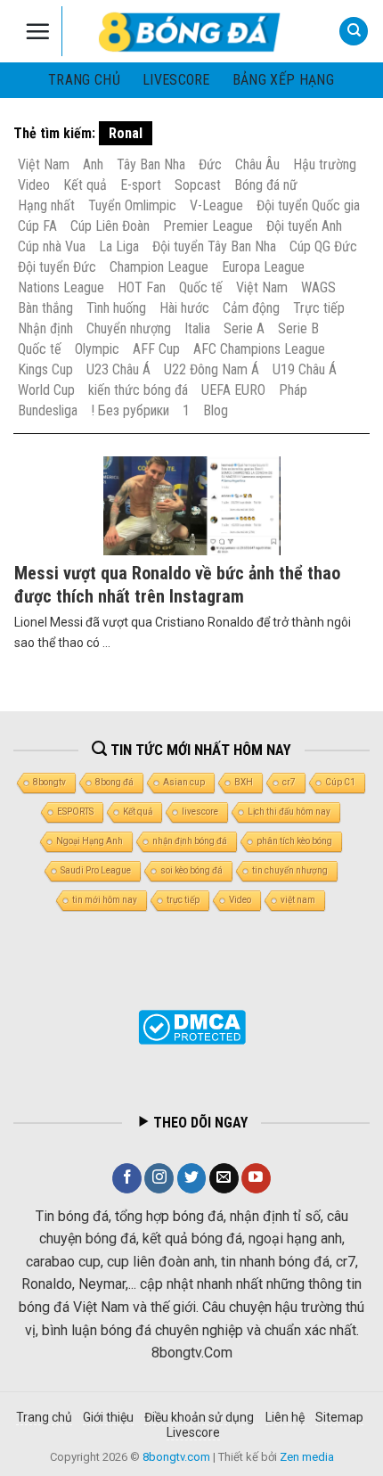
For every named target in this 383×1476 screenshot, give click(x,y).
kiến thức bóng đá (138, 390)
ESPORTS (75, 811)
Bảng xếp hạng (283, 79)
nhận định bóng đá (189, 841)
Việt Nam (43, 164)
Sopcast (198, 185)
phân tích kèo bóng (294, 841)
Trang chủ (84, 79)
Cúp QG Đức (323, 246)
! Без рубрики (130, 410)
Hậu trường (324, 164)
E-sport (140, 185)
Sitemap (339, 1417)
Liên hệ (285, 1417)
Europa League (263, 267)
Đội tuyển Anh (304, 226)
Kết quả (85, 185)
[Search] (353, 31)
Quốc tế (201, 287)
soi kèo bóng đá (191, 870)
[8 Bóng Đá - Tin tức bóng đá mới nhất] (191, 31)
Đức (210, 164)
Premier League (208, 226)
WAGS (318, 287)
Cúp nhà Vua (52, 246)
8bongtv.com (176, 1457)
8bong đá (114, 782)
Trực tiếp (319, 308)
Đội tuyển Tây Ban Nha (214, 246)
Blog (215, 410)
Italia (197, 328)
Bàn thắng (45, 308)
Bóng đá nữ (265, 185)
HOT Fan (142, 287)
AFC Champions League (259, 349)
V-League (216, 205)
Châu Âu (257, 164)
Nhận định (45, 328)
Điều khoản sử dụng (199, 1417)
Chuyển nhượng (128, 328)
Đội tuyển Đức (57, 267)
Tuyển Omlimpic (132, 205)
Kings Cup (45, 369)
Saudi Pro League (96, 870)
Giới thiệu (108, 1417)
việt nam (298, 900)
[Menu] (37, 31)
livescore (176, 79)
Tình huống (116, 308)
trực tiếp (183, 900)
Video (34, 185)
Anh (93, 164)
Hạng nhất (46, 205)
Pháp (293, 390)
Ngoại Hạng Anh (89, 841)
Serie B (298, 328)
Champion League (159, 267)
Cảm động (251, 308)
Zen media (307, 1457)
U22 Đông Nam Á (211, 369)
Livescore (193, 1432)
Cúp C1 (340, 782)
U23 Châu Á (118, 369)
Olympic (97, 349)
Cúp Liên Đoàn (110, 226)
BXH (243, 782)
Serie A (244, 328)
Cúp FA (37, 226)
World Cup (46, 390)
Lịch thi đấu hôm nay (289, 811)
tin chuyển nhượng (290, 870)
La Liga (119, 246)
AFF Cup (156, 349)
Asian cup (184, 782)
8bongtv (49, 782)
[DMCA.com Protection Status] (192, 1027)
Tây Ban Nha (151, 164)
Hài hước (184, 308)
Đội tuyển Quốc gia (308, 205)
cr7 (289, 782)
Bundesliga (47, 410)
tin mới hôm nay (104, 900)
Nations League (61, 287)
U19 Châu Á (305, 369)
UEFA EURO (233, 390)
